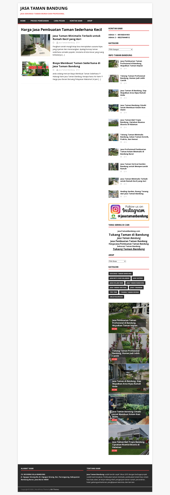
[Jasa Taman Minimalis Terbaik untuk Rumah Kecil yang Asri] (113, 183)
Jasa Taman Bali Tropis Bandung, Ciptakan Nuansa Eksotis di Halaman (132, 122)
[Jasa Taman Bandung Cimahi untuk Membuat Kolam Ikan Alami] (113, 110)
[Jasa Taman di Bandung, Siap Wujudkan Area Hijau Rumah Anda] (113, 95)
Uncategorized (116, 297)
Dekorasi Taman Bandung (121, 274)
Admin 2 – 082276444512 (119, 37)
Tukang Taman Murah (129, 292)
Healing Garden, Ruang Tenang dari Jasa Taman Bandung (134, 192)
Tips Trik (113, 292)
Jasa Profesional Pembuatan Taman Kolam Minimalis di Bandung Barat (133, 151)
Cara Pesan (59, 21)
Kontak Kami (76, 21)
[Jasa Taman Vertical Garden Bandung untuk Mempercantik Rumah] (113, 169)
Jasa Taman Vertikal (118, 288)
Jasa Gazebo (138, 278)
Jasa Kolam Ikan (116, 283)
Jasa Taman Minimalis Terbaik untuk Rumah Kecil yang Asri (76, 37)
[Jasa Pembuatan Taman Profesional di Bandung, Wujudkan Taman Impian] (113, 66)
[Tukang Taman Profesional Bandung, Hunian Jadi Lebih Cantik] (113, 81)
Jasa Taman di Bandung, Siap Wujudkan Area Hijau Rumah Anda (133, 92)
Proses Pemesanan (40, 21)
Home (23, 21)
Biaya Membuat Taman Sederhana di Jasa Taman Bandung (76, 64)
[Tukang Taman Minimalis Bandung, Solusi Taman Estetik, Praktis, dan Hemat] (113, 139)
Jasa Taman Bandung (66, 42)
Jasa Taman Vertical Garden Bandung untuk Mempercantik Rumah (134, 166)
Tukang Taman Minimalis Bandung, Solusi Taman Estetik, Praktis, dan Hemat (134, 136)
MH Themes (55, 489)
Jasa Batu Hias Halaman (119, 278)
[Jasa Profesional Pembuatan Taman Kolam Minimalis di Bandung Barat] (113, 154)
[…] (63, 55)
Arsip (89, 21)
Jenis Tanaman (136, 288)
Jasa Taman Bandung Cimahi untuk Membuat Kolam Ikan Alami (133, 107)
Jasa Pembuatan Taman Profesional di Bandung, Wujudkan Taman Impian (131, 63)
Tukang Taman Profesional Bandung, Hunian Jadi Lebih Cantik (132, 78)
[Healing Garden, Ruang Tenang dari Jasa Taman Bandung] (113, 196)
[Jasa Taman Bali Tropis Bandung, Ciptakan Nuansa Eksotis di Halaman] (113, 125)
